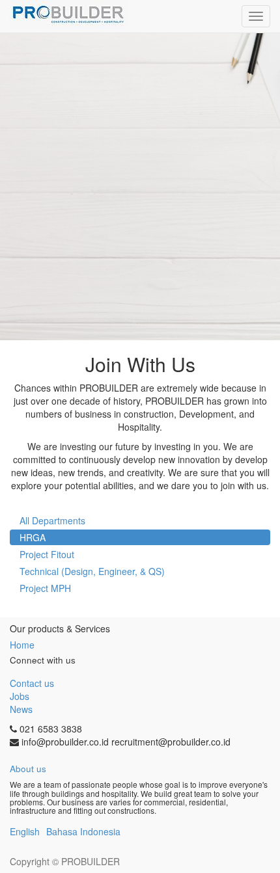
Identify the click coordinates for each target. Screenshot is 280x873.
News (21, 709)
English (25, 831)
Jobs (19, 696)
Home (22, 644)
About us (28, 768)
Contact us (32, 683)
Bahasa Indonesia (83, 831)
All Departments (52, 520)
